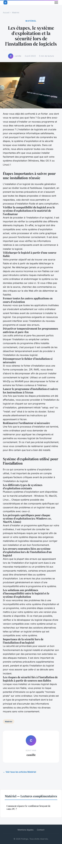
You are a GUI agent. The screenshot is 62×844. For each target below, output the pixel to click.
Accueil (6, 12)
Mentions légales (25, 829)
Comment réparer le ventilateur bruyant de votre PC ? (28, 807)
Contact (40, 829)
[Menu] (56, 2)
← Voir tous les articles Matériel (19, 772)
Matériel (15, 12)
